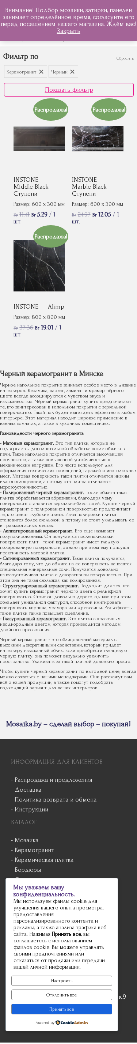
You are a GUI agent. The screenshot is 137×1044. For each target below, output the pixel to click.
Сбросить (125, 58)
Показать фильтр (69, 89)
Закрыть (68, 30)
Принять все (61, 1009)
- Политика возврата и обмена (53, 799)
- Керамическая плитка (42, 859)
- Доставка (26, 789)
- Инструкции (29, 809)
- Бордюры (26, 869)
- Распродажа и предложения (51, 779)
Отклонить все (61, 995)
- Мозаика (24, 840)
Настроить (61, 980)
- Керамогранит (32, 850)
